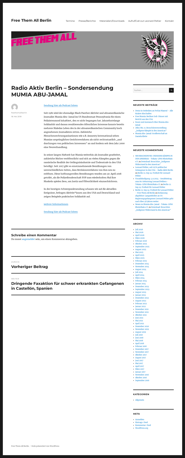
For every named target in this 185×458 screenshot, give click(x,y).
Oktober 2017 (141, 355)
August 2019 (140, 332)
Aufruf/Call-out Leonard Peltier (144, 21)
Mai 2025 (139, 252)
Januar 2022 (140, 306)
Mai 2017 (139, 363)
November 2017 (142, 352)
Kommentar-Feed (143, 425)
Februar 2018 (141, 346)
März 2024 (140, 278)
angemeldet (28, 239)
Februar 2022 (141, 303)
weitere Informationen (56, 204)
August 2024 (140, 269)
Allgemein (139, 400)
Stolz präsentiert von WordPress (45, 446)
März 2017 (139, 369)
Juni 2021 (139, 318)
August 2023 (140, 292)
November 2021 (142, 312)
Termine (70, 21)
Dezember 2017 (142, 349)
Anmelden (139, 419)
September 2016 (142, 380)
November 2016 (142, 375)
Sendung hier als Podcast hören (61, 105)
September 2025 (142, 246)
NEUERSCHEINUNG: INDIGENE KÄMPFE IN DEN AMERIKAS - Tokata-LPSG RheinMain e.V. (154, 159)
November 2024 (142, 266)
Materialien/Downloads (112, 21)
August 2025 (140, 249)
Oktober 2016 (141, 377)
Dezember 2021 (142, 309)
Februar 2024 (141, 281)
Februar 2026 (141, 241)
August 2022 (140, 301)
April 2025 (139, 255)
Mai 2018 (139, 340)
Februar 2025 (141, 261)
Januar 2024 (140, 284)
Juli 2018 (139, 335)
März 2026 (140, 238)
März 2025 (140, 258)
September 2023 (142, 289)
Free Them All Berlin (31, 20)
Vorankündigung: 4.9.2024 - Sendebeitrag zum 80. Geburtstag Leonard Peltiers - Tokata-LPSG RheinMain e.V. (153, 182)
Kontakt (169, 21)
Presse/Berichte (87, 21)
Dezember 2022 (142, 298)
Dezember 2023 (142, 286)
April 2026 (139, 235)
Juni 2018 (139, 338)
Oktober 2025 (141, 244)
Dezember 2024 (142, 264)
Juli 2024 (139, 272)
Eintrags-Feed (141, 422)
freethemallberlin (19, 113)
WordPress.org (141, 428)
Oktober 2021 (141, 315)
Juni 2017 (139, 360)
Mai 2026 (139, 232)
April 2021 (139, 323)
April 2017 (139, 366)
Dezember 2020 (142, 326)
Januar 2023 (140, 295)
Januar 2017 (140, 372)
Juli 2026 (139, 229)
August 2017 (140, 358)
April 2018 (139, 343)
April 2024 (139, 275)
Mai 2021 (139, 321)
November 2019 (142, 329)
